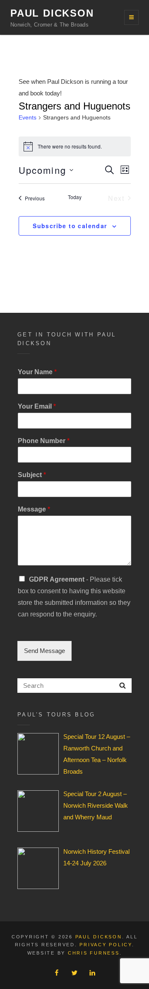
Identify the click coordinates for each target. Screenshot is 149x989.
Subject (32, 474)
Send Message (44, 650)
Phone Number (44, 440)
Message (34, 509)
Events (27, 117)
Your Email (37, 406)
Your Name (37, 371)
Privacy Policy (105, 944)
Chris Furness (94, 952)
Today (75, 197)
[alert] (75, 146)
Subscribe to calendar (70, 226)
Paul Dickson (52, 13)
